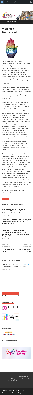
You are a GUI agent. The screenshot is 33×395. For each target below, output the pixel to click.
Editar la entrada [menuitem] (15, 2)
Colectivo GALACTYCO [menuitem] (2, 2)
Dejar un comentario (15, 35)
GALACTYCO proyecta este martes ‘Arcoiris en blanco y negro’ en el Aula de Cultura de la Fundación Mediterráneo (16, 211)
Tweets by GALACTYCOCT (10, 295)
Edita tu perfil (22, 264)
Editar (5, 199)
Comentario (6, 269)
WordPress (13, 393)
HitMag (19, 393)
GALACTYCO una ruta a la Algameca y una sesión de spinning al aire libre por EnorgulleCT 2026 (16, 221)
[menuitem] (11, 2)
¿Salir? (28, 264)
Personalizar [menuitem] (6, 2)
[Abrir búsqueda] (29, 22)
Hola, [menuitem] (31, 2)
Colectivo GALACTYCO (18, 390)
